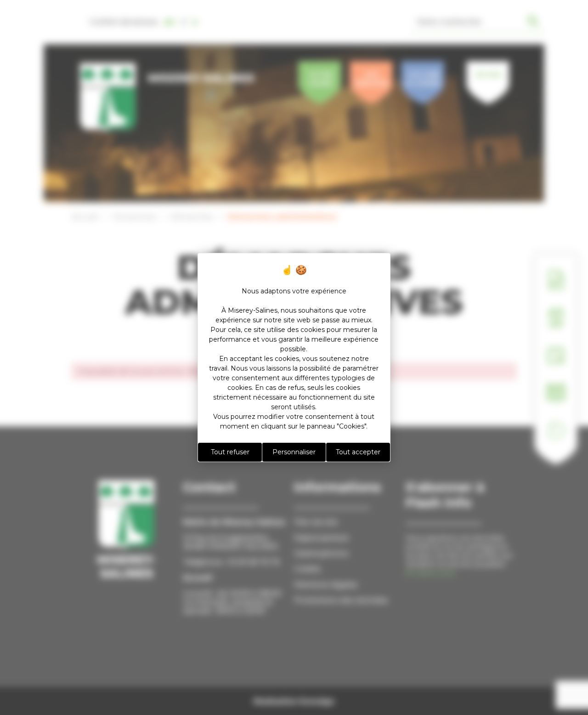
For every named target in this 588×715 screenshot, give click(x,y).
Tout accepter (358, 452)
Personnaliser (294, 452)
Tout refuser (230, 452)
